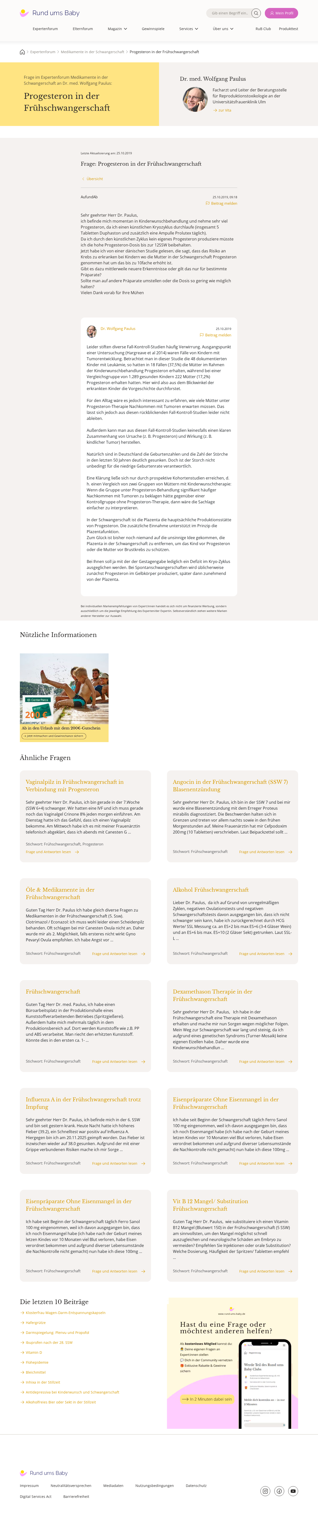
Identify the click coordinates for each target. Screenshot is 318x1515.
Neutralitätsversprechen (71, 1485)
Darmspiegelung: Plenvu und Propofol (57, 1332)
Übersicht (95, 178)
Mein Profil (284, 13)
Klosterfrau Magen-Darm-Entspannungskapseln (66, 1312)
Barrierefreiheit (76, 1496)
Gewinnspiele (153, 28)
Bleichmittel (36, 1372)
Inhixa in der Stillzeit (43, 1382)
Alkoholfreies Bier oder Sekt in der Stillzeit (61, 1402)
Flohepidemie (37, 1362)
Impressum (29, 1485)
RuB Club (263, 28)
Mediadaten (113, 1485)
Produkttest (288, 28)
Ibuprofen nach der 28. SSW (49, 1342)
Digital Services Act (35, 1496)
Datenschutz (196, 1485)
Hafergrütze (36, 1322)
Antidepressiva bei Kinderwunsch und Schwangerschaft (72, 1392)
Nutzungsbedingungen (154, 1485)
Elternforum (83, 28)
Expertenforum (45, 28)
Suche (256, 13)
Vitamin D (34, 1352)
